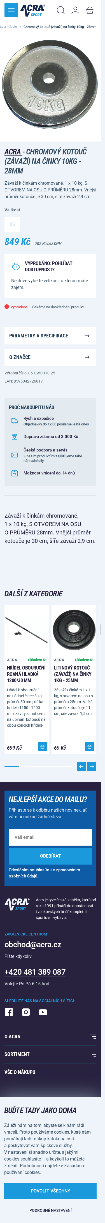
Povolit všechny (50, 1191)
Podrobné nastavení (50, 1210)
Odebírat (50, 856)
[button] (91, 766)
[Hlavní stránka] (32, 10)
